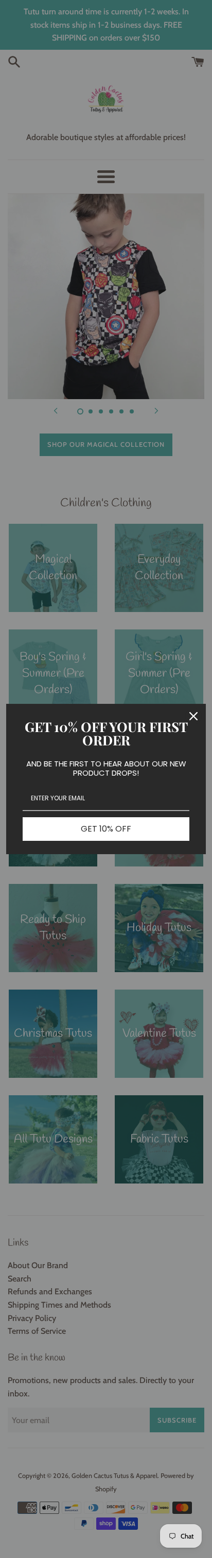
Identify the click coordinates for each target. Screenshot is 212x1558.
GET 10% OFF (106, 829)
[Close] (193, 716)
